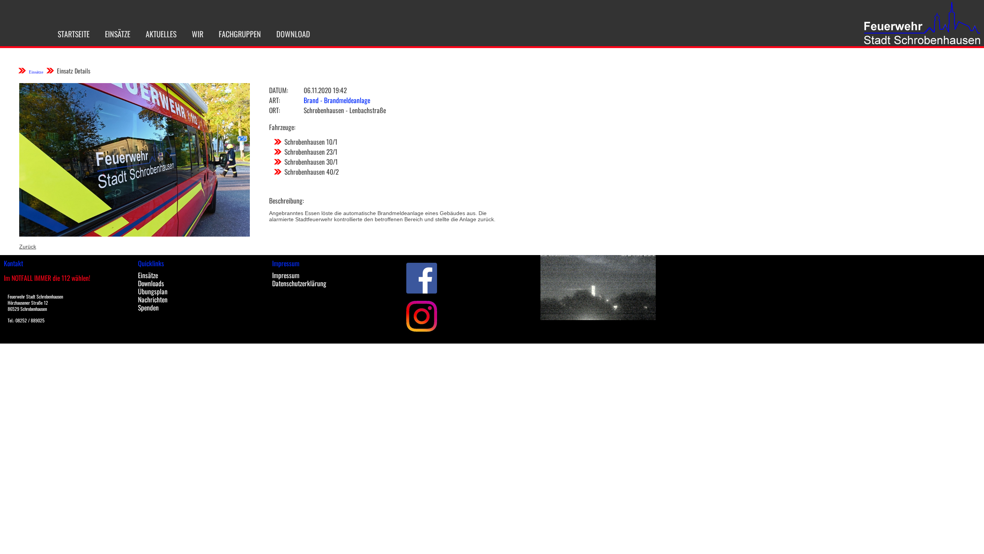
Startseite (74, 34)
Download (293, 34)
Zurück (27, 247)
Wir (197, 34)
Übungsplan (153, 291)
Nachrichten (153, 299)
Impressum (285, 275)
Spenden (148, 307)
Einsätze (117, 34)
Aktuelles (161, 34)
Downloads (151, 283)
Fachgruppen (240, 34)
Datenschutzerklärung (299, 283)
